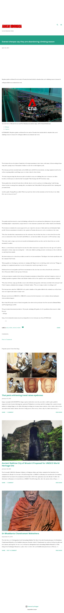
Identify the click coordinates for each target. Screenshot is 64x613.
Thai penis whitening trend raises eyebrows (22, 395)
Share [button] (58, 327)
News (10, 327)
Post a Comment (7, 339)
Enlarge (7, 127)
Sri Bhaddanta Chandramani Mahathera (20, 533)
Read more (59, 412)
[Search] (57, 25)
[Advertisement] (32, 11)
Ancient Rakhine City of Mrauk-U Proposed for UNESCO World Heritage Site (30, 464)
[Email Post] (23, 327)
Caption (7, 129)
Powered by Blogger (32, 606)
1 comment (10, 412)
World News (16, 327)
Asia (7, 327)
